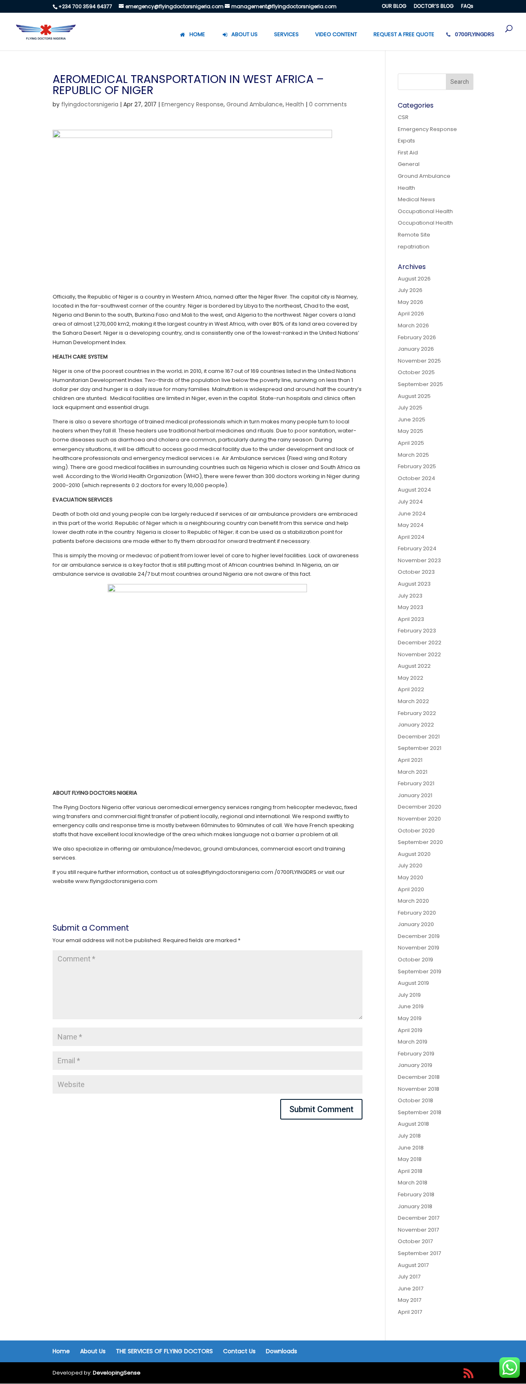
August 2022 (414, 666)
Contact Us (239, 1351)
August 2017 (413, 1265)
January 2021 (415, 795)
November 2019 (418, 948)
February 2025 (417, 466)
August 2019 (413, 983)
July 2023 (410, 596)
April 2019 (410, 1030)
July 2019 (409, 995)
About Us (93, 1351)
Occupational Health (425, 211)
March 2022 (413, 701)
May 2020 (410, 877)
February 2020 (417, 913)
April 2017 (410, 1312)
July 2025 (410, 408)
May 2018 (410, 1159)
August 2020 (414, 854)
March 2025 (413, 455)
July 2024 (410, 502)
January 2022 (416, 725)
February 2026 (417, 337)
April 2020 (411, 889)
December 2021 (419, 736)
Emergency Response (192, 104)
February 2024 (417, 548)
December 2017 (418, 1218)
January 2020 (416, 924)
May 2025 (410, 431)
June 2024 (412, 513)
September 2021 (419, 748)
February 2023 (417, 631)
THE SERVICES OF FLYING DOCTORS (164, 1351)
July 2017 (409, 1277)
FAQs (467, 6)
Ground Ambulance (254, 104)
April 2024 (411, 537)
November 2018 (418, 1089)
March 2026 (413, 325)
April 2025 (411, 443)
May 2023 (410, 607)
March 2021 (412, 772)
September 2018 (419, 1112)
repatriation (413, 247)
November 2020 (419, 819)
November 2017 (418, 1230)
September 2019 (419, 971)
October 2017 (415, 1241)
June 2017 (410, 1288)
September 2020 (420, 842)
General (409, 164)
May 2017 (409, 1300)
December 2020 (419, 807)
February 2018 (416, 1194)
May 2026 (410, 302)
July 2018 (409, 1136)
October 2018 (415, 1100)
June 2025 (411, 419)
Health (295, 104)
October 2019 (415, 959)
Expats (406, 141)
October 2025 (416, 372)
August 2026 (414, 279)
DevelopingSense (117, 1373)
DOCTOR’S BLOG (434, 6)
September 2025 (420, 384)
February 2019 (416, 1054)
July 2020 (410, 865)
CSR (403, 117)
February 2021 (416, 783)
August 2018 (413, 1124)
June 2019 (411, 1006)
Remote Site (414, 235)
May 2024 (411, 525)
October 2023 (416, 572)
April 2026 (411, 313)
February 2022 (417, 713)
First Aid (408, 152)
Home (61, 1351)
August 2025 (414, 396)
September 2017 (419, 1253)
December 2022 (419, 642)
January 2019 (415, 1065)
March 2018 (412, 1182)
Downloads (281, 1351)
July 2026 (410, 290)
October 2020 (416, 831)
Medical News (416, 199)
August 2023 (414, 584)
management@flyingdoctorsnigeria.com (284, 6)
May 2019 (410, 1018)
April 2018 (410, 1171)
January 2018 (415, 1206)
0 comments (328, 104)
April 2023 (411, 619)
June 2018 (411, 1148)
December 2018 (419, 1077)
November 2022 (419, 654)
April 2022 (411, 689)
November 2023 (419, 560)
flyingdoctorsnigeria (89, 104)
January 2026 (416, 349)
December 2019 (419, 936)
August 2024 (414, 490)
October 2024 (416, 478)
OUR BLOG (394, 6)
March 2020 (413, 901)
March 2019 (412, 1042)
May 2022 (410, 678)
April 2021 (410, 760)
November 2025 (419, 361)
